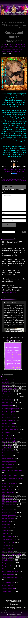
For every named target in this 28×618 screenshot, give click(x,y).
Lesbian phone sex (9, 462)
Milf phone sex (7, 468)
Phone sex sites (7, 498)
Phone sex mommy (9, 495)
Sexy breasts (6, 527)
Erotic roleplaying (17, 49)
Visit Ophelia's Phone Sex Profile (14, 169)
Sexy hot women (8, 542)
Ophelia (5, 44)
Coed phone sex (8, 400)
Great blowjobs (7, 447)
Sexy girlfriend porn (9, 539)
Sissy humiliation (8, 560)
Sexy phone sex (7, 551)
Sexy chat (5, 530)
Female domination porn (11, 429)
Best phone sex (7, 391)
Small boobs (6, 569)
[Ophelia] (14, 164)
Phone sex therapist (9, 501)
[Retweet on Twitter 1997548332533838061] (10, 354)
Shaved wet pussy (8, 557)
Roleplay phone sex (9, 513)
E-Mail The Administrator (6, 612)
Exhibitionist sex (5, 51)
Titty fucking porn (8, 582)
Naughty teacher (8, 486)
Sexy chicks (6, 533)
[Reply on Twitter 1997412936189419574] (6, 367)
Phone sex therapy (9, 504)
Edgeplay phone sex (6, 49)
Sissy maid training (9, 566)
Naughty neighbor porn (10, 483)
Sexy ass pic (6, 522)
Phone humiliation (8, 492)
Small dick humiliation (10, 572)
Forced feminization (9, 441)
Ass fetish (5, 382)
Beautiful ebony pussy (10, 388)
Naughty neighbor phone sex (12, 478)
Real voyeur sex (7, 510)
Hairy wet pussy (8, 450)
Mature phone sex (8, 465)
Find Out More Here (10, 292)
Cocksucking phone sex (19, 46)
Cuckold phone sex (6, 48)
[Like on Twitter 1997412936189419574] (13, 367)
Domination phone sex (18, 48)
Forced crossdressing (10, 438)
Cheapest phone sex (6, 46)
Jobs (25, 610)
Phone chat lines (8, 489)
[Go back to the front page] (14, 9)
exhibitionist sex (6, 182)
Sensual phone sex (9, 516)
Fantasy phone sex (15, 51)
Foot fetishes (7, 435)
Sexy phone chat (8, 548)
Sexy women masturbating (12, 554)
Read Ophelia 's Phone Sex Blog (14, 171)
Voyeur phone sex (8, 591)
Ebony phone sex (8, 414)
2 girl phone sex (13, 44)
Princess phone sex (9, 507)
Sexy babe (6, 524)
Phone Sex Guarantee (18, 610)
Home (3, 610)
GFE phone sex (7, 444)
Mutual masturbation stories (12, 470)
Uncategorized (7, 585)
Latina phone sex (8, 459)
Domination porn (8, 412)
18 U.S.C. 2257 (9, 610)
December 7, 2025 (10, 345)
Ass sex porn (21, 44)
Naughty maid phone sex (11, 475)
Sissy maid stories (8, 563)
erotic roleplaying (20, 180)
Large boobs (6, 456)
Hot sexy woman (8, 453)
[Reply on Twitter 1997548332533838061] (6, 354)
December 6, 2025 (10, 357)
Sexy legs (5, 545)
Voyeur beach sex (8, 588)
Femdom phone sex (9, 432)
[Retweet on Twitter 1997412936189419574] (10, 367)
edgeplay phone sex (7, 180)
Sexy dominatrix (8, 536)
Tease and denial (8, 575)
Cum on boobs (7, 406)
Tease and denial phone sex (12, 578)
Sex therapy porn (8, 519)
